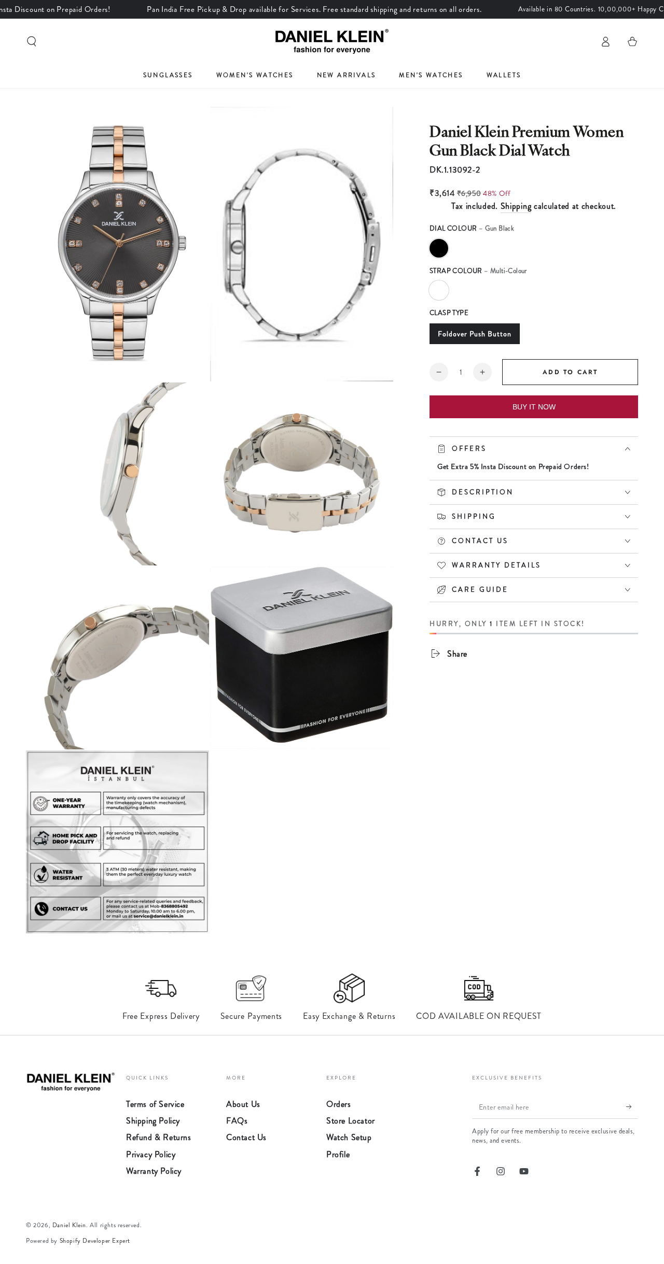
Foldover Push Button (474, 334)
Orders (338, 1104)
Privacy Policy (150, 1154)
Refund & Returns (158, 1137)
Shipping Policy (153, 1121)
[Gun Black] (439, 248)
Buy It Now (534, 407)
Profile (338, 1154)
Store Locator (350, 1121)
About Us (243, 1104)
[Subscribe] (632, 1107)
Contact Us (246, 1137)
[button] (31, 41)
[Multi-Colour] (439, 290)
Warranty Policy (154, 1171)
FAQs (236, 1121)
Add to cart (570, 372)
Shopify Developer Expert (95, 1240)
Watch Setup (349, 1137)
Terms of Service (155, 1104)
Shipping (516, 206)
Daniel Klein (69, 1225)
